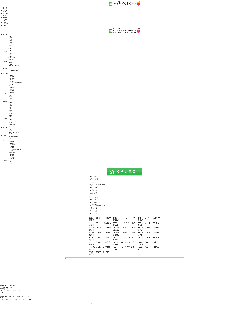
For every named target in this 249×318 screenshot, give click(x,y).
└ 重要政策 (8, 47)
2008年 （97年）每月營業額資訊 (99, 248)
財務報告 (94, 181)
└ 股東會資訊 (9, 84)
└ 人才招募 (8, 98)
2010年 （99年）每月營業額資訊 (123, 243)
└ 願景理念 (8, 39)
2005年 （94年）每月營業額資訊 (99, 253)
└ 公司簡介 (8, 36)
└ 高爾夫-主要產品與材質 (11, 70)
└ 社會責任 (8, 55)
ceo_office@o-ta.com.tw (15, 289)
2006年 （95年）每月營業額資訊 (148, 248)
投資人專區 (5, 13)
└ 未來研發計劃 (9, 67)
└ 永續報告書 (9, 59)
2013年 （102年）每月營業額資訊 (124, 238)
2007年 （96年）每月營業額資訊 (123, 248)
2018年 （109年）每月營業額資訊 (149, 228)
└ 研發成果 (8, 64)
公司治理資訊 (94, 176)
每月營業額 (94, 179)
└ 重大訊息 (9, 81)
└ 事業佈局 (8, 44)
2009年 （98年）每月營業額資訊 (148, 243)
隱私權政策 (2, 293)
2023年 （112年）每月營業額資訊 (100, 223)
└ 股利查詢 (9, 89)
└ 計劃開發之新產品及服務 (12, 65)
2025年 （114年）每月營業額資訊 (124, 219)
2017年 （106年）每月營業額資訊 (100, 233)
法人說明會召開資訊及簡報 (98, 184)
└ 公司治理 (8, 56)
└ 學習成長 (8, 97)
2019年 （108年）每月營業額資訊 (124, 228)
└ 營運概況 (8, 37)
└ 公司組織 (8, 41)
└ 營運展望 (8, 48)
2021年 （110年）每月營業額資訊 (148, 223)
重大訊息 (94, 182)
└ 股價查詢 (9, 87)
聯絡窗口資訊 (94, 193)
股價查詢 (94, 189)
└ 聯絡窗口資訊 (9, 92)
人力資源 (5, 15)
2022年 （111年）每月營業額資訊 (124, 223)
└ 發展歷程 (8, 45)
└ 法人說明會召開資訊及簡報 (13, 83)
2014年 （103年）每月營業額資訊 (100, 238)
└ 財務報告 (9, 79)
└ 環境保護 (8, 53)
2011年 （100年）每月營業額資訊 (99, 243)
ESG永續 (5, 9)
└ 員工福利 (8, 95)
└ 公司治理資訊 (9, 75)
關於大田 (5, 7)
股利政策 (94, 192)
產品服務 (5, 12)
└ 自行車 (8, 72)
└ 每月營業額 (10, 78)
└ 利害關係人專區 (10, 58)
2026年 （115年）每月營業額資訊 (100, 219)
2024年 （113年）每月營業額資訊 (149, 219)
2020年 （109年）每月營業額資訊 (100, 228)
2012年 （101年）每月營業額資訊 (148, 238)
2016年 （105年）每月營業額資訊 (124, 233)
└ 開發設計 (8, 62)
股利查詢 (94, 190)
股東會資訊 (94, 186)
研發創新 (5, 10)
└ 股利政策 (9, 90)
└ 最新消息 (8, 50)
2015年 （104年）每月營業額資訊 (149, 233)
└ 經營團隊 (8, 42)
